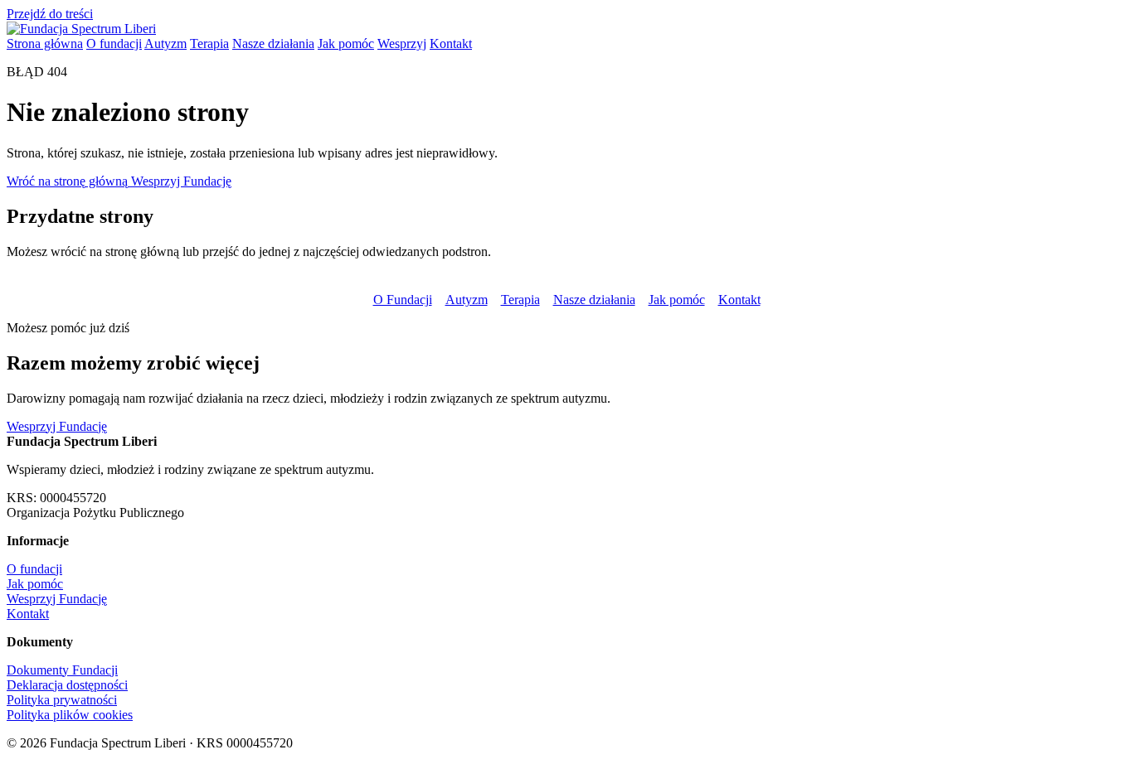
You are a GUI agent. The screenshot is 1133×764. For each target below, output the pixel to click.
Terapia (209, 43)
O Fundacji (402, 300)
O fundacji (114, 43)
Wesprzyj (401, 43)
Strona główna (45, 43)
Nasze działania (273, 43)
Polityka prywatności (62, 700)
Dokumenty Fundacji (62, 670)
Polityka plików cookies (70, 715)
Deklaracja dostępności (67, 685)
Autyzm (165, 43)
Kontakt (451, 43)
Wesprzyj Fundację (181, 181)
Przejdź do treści (50, 14)
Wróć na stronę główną (69, 181)
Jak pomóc (346, 43)
